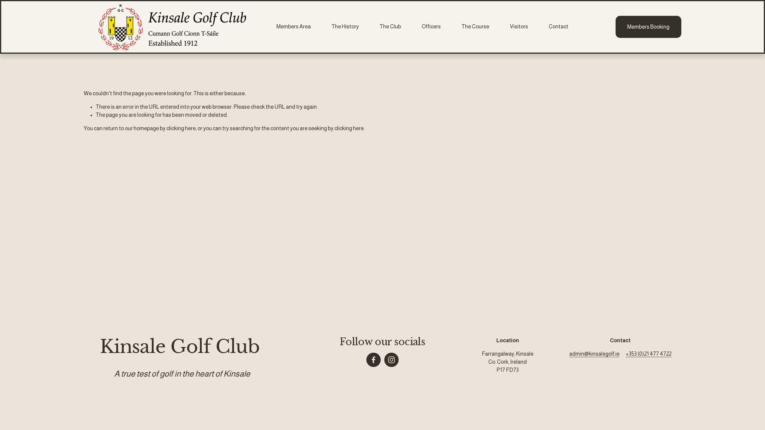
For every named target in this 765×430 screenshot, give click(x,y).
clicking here (181, 128)
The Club (390, 27)
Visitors (519, 27)
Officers (431, 27)
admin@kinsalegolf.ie (594, 354)
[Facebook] (373, 360)
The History (345, 27)
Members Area (293, 27)
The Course (475, 27)
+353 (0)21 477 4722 (648, 354)
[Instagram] (391, 360)
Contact (558, 27)
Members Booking (648, 27)
